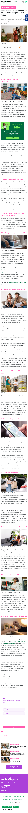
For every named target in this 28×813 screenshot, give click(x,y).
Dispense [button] (15, 806)
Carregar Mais (14, 767)
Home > (4, 7)
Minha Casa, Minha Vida (19, 641)
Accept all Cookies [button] (7, 806)
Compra (5, 735)
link (5, 660)
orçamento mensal (6, 272)
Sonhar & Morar (6, 1)
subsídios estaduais (9, 643)
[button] (7, 809)
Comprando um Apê (10, 7)
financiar (3, 270)
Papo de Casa (4, 790)
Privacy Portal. (18, 802)
